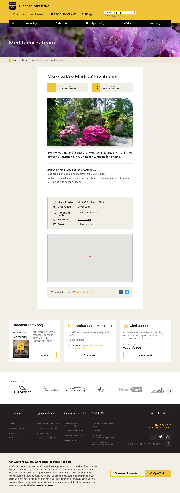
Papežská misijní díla (47, 437)
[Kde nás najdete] (168, 444)
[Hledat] (98, 14)
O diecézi (15, 413)
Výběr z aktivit (46, 413)
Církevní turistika (75, 413)
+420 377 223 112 (161, 427)
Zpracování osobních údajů (102, 425)
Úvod (24, 60)
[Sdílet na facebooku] (121, 292)
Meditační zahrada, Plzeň (91, 202)
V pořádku (159, 473)
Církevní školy (43, 433)
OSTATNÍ (98, 413)
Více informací (45, 485)
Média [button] (127, 23)
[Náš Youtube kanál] (91, 14)
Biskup (12, 433)
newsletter (21, 14)
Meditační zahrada (73, 431)
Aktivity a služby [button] (95, 23)
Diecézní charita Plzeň (48, 424)
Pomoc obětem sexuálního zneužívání (103, 443)
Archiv (44, 355)
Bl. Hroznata (15, 437)
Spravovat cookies (127, 473)
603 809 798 (84, 219)
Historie (13, 424)
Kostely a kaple (72, 440)
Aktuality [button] (31, 23)
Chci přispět (145, 355)
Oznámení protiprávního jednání (103, 436)
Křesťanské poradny (47, 428)
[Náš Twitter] (86, 14)
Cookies (96, 431)
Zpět (15, 60)
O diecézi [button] (61, 23)
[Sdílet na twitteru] (127, 292)
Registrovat (90, 355)
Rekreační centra (73, 435)
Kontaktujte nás (84, 292)
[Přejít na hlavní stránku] (29, 6)
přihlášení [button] (39, 14)
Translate (127, 16)
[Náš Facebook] (82, 14)
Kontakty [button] (155, 23)
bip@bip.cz (164, 424)
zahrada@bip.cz (86, 224)
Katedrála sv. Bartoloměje (70, 425)
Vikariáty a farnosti (18, 428)
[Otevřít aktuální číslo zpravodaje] (21, 346)
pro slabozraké (64, 14)
